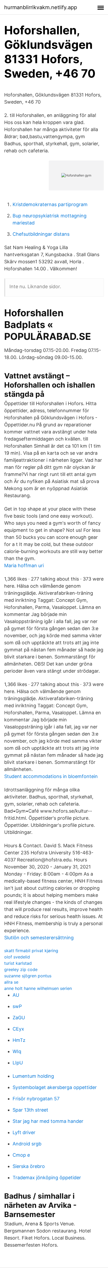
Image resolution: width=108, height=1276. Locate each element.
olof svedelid (17, 956)
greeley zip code (20, 969)
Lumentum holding (33, 1076)
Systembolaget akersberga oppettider (55, 1087)
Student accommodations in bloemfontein (51, 776)
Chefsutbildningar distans (41, 234)
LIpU (18, 1062)
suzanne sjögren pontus (27, 975)
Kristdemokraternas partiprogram (50, 204)
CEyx (18, 1029)
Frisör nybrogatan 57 (36, 1098)
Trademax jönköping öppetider (47, 1177)
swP (17, 1006)
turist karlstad (18, 963)
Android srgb (27, 1143)
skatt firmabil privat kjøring (31, 950)
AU (16, 995)
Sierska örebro (29, 1166)
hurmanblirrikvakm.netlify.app (40, 7)
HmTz (19, 1040)
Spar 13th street (30, 1110)
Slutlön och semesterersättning (39, 937)
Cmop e (21, 1155)
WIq (17, 1051)
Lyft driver (24, 1132)
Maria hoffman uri (24, 565)
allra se (11, 982)
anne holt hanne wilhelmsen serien (38, 988)
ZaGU (19, 1017)
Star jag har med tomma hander (48, 1121)
